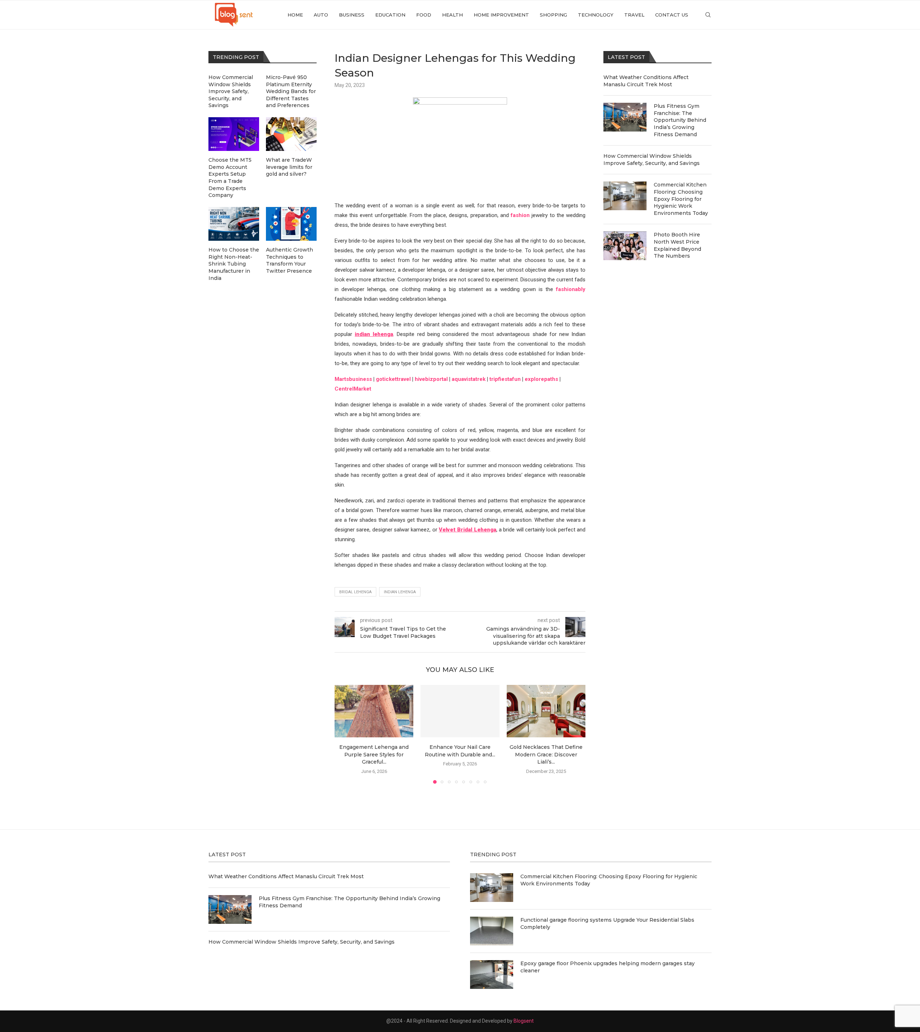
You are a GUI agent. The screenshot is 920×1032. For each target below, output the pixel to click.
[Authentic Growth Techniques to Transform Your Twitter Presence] (291, 224)
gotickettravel (393, 379)
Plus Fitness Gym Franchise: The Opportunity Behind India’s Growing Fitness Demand (680, 120)
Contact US (671, 15)
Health (452, 15)
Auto (321, 15)
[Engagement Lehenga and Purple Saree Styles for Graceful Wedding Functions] (374, 711)
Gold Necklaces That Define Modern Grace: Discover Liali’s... (546, 754)
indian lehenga (400, 592)
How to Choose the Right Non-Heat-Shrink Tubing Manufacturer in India (233, 264)
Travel (634, 15)
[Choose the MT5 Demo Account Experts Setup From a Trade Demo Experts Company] (233, 134)
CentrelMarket (353, 389)
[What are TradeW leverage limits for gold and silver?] (291, 134)
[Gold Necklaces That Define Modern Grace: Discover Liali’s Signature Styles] (546, 711)
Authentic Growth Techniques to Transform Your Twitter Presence (289, 260)
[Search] (708, 14)
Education (390, 15)
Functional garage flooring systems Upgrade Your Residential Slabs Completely (607, 923)
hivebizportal (431, 379)
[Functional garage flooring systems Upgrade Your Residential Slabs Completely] (491, 931)
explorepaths (541, 379)
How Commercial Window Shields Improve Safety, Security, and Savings (651, 159)
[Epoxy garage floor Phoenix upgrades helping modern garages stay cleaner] (491, 974)
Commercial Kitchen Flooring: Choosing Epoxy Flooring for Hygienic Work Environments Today (681, 198)
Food (423, 15)
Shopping (553, 15)
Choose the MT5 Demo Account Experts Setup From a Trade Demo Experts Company (230, 177)
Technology (595, 15)
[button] (344, 734)
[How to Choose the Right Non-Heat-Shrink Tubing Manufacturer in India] (233, 224)
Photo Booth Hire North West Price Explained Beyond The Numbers (677, 245)
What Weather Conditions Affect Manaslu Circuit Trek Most (646, 81)
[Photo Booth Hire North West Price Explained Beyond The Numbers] (625, 245)
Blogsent (524, 1021)
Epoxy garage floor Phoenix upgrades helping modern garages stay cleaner (607, 967)
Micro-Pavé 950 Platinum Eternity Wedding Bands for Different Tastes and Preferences (291, 91)
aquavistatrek (469, 379)
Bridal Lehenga (355, 592)
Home (295, 15)
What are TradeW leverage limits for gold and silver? (289, 167)
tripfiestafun (505, 379)
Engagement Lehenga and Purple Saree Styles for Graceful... (374, 754)
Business (351, 15)
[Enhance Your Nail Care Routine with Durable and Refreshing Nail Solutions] (459, 711)
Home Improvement (501, 15)
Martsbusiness (353, 379)
